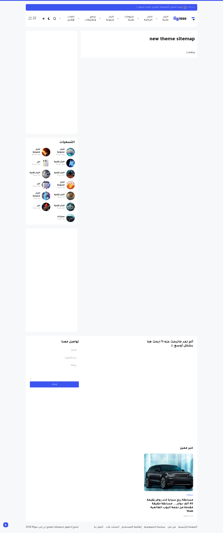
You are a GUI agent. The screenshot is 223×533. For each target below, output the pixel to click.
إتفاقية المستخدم (132, 527)
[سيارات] (70, 218)
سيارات (61, 217)
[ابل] (46, 163)
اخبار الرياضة (148, 18)
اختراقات (191, 7)
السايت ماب (112, 527)
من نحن (172, 527)
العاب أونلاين (70, 18)
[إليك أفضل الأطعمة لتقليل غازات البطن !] (185, 7)
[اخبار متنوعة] (70, 152)
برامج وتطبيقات (90, 18)
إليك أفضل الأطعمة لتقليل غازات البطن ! (159, 7)
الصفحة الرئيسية (187, 527)
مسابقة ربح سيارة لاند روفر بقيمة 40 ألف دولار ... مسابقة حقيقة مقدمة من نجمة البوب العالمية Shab (170, 506)
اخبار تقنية (165, 18)
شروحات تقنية (129, 18)
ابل (38, 162)
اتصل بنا (98, 527)
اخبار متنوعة (110, 18)
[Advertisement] (51, 82)
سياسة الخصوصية (154, 527)
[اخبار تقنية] (70, 163)
